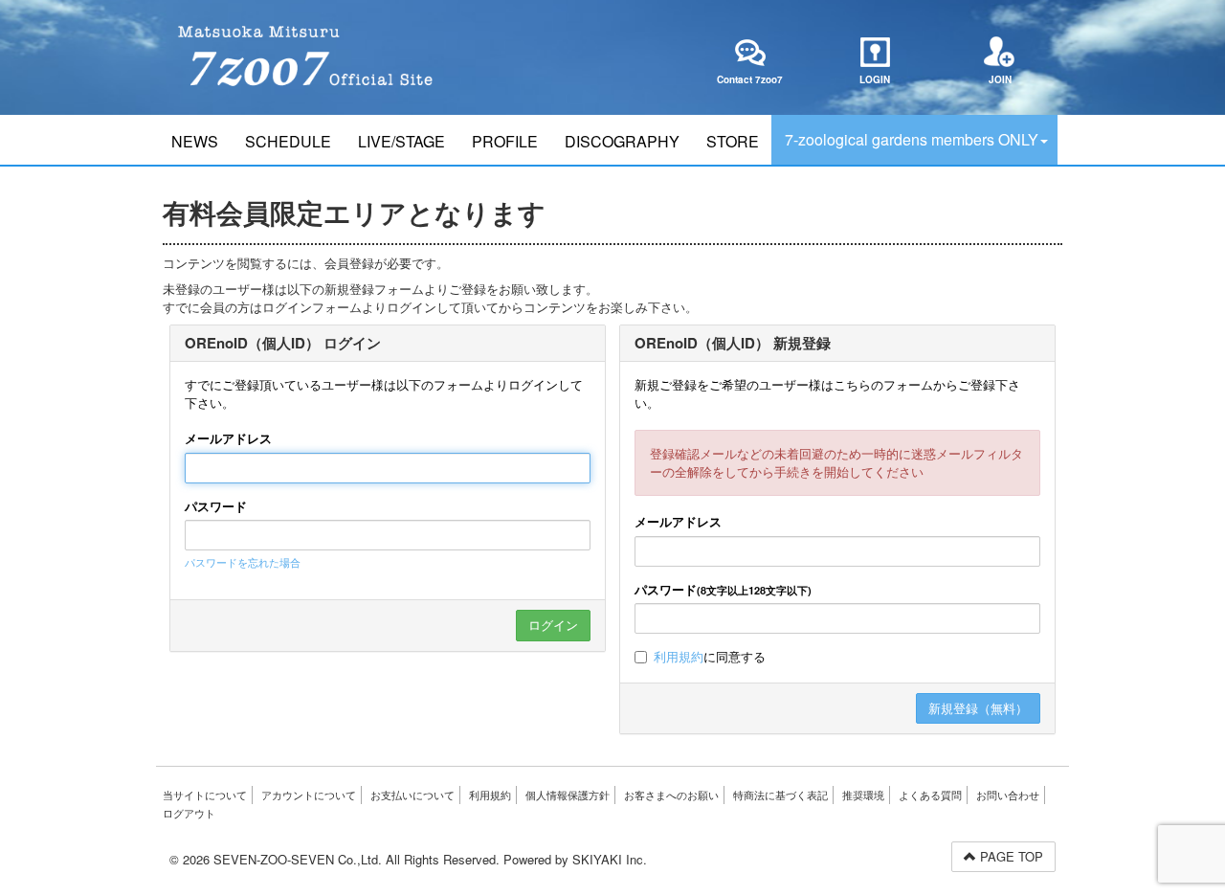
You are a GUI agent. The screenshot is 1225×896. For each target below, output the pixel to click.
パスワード (216, 506)
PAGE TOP (1009, 856)
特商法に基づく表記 (780, 794)
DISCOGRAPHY (622, 141)
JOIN (1000, 79)
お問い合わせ (1007, 794)
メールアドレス (228, 438)
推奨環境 (863, 794)
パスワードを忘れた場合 (243, 562)
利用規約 (678, 656)
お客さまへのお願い (671, 794)
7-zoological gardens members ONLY (911, 139)
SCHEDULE (288, 141)
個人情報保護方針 (567, 794)
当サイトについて (205, 794)
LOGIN (874, 79)
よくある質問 (930, 794)
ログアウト (189, 812)
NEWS (194, 141)
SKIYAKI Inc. (609, 859)
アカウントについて (308, 794)
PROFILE (505, 141)
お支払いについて (412, 794)
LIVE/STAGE (401, 141)
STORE (732, 141)
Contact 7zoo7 (750, 79)
